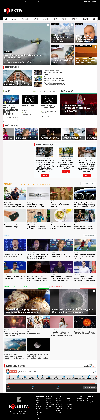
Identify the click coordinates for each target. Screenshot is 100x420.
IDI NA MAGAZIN (88, 184)
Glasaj (45, 175)
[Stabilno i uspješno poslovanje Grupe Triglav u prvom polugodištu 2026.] (17, 78)
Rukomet (41, 236)
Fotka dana (80, 398)
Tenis (26, 236)
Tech (33, 184)
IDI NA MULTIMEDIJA (88, 287)
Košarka (20, 236)
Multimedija (90, 401)
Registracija (86, 2)
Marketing (27, 2)
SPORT (45, 18)
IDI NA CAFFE (43, 287)
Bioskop (26, 287)
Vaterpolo (49, 236)
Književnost (49, 406)
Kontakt (40, 2)
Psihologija (46, 184)
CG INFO (64, 18)
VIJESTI (14, 18)
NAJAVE (85, 18)
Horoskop (89, 403)
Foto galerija (80, 400)
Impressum (34, 2)
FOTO (55, 18)
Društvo (69, 401)
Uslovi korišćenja (19, 2)
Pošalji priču (10, 2)
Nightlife (14, 287)
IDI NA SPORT (89, 235)
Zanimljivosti (50, 404)
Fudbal (14, 236)
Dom (53, 184)
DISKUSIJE (44, 144)
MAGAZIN (25, 18)
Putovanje (39, 412)
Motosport (33, 236)
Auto (37, 414)
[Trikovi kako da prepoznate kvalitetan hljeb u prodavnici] (27, 302)
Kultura (20, 287)
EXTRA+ (75, 18)
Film (47, 408)
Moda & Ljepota (25, 184)
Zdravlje (39, 184)
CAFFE (36, 18)
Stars (16, 184)
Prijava (94, 2)
